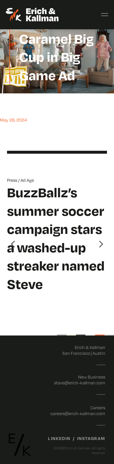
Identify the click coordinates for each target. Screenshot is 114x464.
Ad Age (27, 180)
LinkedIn (59, 438)
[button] (13, 244)
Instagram (91, 438)
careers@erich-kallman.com (77, 413)
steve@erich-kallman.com (79, 382)
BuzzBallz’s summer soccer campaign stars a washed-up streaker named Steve (56, 238)
